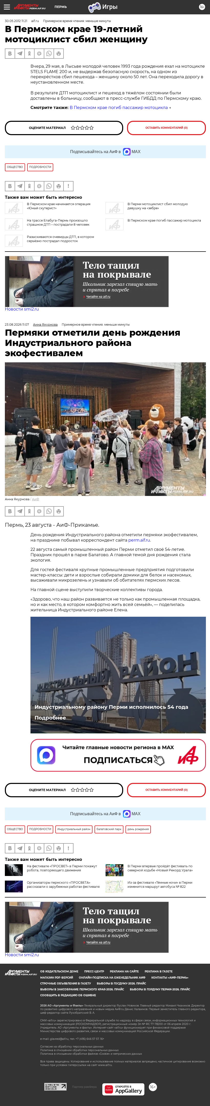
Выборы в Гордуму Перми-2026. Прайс (160, 989)
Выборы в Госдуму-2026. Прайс (121, 983)
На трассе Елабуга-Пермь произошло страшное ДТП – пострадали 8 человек (58, 222)
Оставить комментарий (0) (166, 127)
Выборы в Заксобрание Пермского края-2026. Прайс (82, 989)
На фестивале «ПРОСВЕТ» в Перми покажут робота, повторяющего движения (62, 868)
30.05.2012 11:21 (16, 21)
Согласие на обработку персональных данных (71, 1046)
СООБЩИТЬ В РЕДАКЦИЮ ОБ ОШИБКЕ (68, 995)
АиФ (35, 499)
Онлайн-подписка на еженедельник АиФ (112, 977)
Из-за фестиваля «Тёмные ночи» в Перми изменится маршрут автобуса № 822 (160, 885)
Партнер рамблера (84, 1086)
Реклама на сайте (124, 971)
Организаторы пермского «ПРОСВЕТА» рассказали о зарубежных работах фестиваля (63, 885)
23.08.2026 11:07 (17, 324)
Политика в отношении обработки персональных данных (79, 1050)
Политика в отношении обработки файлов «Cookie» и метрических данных (91, 1053)
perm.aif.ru (139, 540)
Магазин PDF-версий (56, 977)
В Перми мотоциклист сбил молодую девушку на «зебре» (158, 206)
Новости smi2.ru (22, 309)
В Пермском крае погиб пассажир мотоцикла (119, 107)
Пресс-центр (94, 971)
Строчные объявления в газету (65, 983)
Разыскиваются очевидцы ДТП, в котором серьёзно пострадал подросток (60, 239)
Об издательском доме (59, 971)
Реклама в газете (159, 971)
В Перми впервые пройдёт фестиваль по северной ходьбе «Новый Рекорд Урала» (160, 868)
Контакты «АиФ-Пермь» (169, 977)
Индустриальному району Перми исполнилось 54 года (111, 707)
